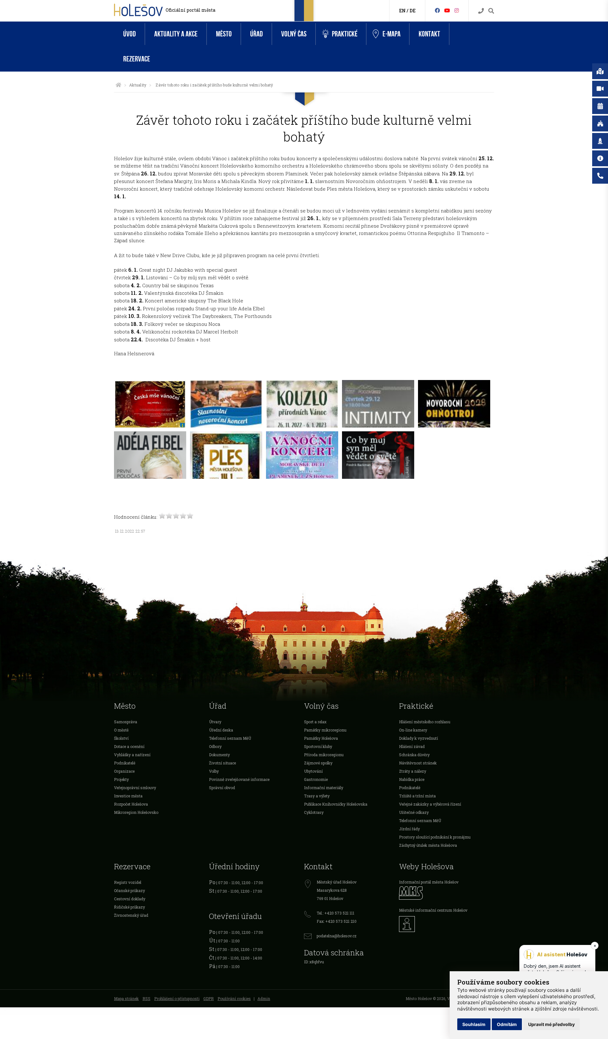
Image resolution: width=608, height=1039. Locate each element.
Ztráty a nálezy (412, 771)
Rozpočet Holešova (131, 804)
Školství (121, 738)
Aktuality (137, 84)
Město (224, 34)
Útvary (215, 721)
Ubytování (313, 771)
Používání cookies (234, 998)
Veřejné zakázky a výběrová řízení (430, 804)
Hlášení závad (412, 746)
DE (412, 11)
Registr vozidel (127, 882)
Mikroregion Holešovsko (136, 812)
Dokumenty (219, 754)
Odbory (215, 746)
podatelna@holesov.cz (337, 935)
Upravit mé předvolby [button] (551, 1024)
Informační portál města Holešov (429, 881)
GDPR (208, 998)
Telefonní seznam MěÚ (230, 738)
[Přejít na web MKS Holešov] (446, 892)
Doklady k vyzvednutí (418, 738)
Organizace (124, 771)
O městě (121, 729)
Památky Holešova (321, 738)
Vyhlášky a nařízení (132, 754)
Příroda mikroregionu (324, 754)
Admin (263, 998)
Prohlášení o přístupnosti (177, 998)
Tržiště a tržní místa (417, 795)
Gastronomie (316, 779)
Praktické (345, 34)
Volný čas (294, 34)
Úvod (129, 34)
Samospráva (125, 721)
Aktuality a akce (176, 34)
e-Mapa (392, 34)
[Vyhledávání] (491, 11)
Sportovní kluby (318, 746)
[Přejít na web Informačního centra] (446, 924)
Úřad (256, 34)
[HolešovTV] (447, 10)
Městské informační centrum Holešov (433, 910)
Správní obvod (222, 787)
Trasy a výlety (317, 795)
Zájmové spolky (318, 762)
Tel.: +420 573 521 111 (335, 912)
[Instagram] (456, 10)
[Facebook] (437, 10)
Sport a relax (315, 721)
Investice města (128, 795)
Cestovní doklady (129, 898)
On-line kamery (413, 729)
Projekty (121, 779)
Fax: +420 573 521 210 (337, 921)
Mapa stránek (126, 998)
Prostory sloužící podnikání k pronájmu (435, 836)
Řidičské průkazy (129, 906)
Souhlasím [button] (473, 1024)
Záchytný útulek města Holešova (428, 845)
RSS (146, 998)
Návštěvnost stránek (418, 762)
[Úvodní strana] (118, 84)
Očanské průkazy (129, 890)
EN (402, 11)
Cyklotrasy (314, 812)
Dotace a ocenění (129, 746)
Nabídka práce (411, 779)
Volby (214, 771)
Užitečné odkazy (414, 812)
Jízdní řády (409, 828)
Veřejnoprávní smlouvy (135, 787)
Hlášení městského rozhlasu (424, 721)
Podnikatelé (124, 762)
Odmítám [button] (507, 1024)
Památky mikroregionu (325, 729)
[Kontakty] (481, 11)
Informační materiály (323, 787)
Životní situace (222, 762)
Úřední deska (221, 729)
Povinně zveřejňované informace (239, 779)
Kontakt (429, 34)
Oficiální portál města (190, 10)
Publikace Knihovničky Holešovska (335, 804)
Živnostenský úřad (131, 915)
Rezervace (136, 59)
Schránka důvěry (414, 754)
